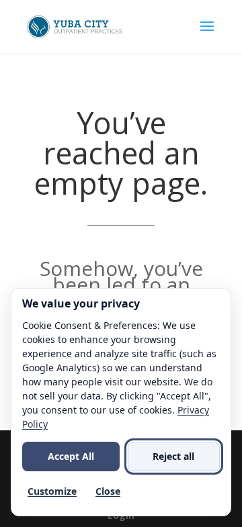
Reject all (173, 456)
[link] (75, 25)
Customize (52, 491)
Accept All (71, 456)
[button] (207, 35)
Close (107, 491)
